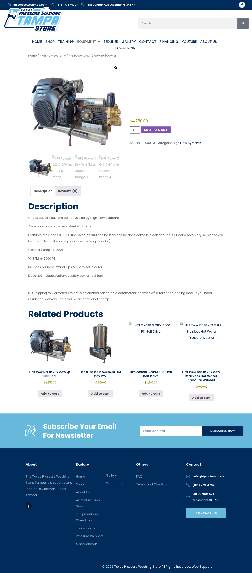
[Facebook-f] (242, 5)
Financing (169, 41)
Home (37, 41)
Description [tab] (43, 191)
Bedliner (111, 41)
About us (208, 41)
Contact (147, 41)
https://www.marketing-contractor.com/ (70, 566)
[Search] (243, 23)
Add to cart (156, 130)
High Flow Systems (53, 56)
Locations (125, 47)
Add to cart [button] (50, 393)
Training (66, 41)
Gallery (129, 41)
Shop (50, 41)
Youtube (189, 41)
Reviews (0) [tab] (68, 191)
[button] (116, 68)
